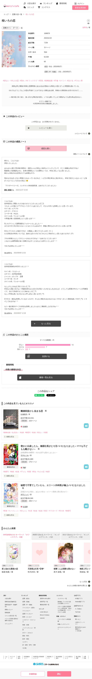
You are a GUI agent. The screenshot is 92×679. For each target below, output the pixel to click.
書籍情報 (63, 3)
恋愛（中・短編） (27, 604)
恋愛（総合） (26, 598)
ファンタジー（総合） (29, 607)
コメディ (25, 642)
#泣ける (70, 81)
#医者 (5, 511)
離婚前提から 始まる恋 (32, 411)
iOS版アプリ (79, 598)
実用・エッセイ (27, 617)
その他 (24, 648)
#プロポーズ (53, 511)
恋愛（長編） (26, 601)
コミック (30, 7)
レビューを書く (46, 128)
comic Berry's (44, 612)
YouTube (77, 612)
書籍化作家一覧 (44, 604)
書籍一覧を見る (46, 377)
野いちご (77, 619)
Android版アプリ (80, 601)
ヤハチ (6, 253)
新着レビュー (9, 609)
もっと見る (46, 324)
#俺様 (12, 472)
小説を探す (31, 3)
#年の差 (61, 511)
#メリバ (62, 81)
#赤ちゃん (23, 511)
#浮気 (41, 81)
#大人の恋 (15, 81)
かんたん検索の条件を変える (77, 585)
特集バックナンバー (63, 624)
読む (59, 674)
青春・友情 (25, 625)
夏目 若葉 (7, 190)
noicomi (42, 618)
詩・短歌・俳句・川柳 (29, 645)
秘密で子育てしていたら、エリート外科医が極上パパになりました (53, 485)
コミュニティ (9, 623)
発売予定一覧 (44, 601)
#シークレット (14, 511)
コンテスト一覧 (62, 598)
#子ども (23, 472)
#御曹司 (28, 432)
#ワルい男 (79, 81)
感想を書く (46, 148)
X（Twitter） (79, 609)
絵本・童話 (25, 639)
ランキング (47, 3)
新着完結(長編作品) (10, 601)
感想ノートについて (80, 154)
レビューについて (81, 133)
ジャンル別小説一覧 (11, 615)
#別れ (22, 81)
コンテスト (45, 7)
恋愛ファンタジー (27, 613)
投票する (46, 356)
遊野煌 (84, 27)
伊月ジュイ (25, 494)
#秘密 (48, 472)
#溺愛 (46, 432)
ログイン (81, 3)
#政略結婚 (48, 81)
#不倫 (56, 81)
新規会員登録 (80, 8)
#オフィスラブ (31, 81)
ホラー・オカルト (27, 632)
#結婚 (22, 432)
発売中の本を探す (45, 598)
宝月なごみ (25, 455)
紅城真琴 (24, 414)
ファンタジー (26, 610)
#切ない (6, 81)
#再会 (34, 472)
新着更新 (7, 612)
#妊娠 (34, 432)
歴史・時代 (25, 635)
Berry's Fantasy (44, 615)
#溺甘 (46, 511)
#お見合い (15, 432)
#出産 (30, 511)
